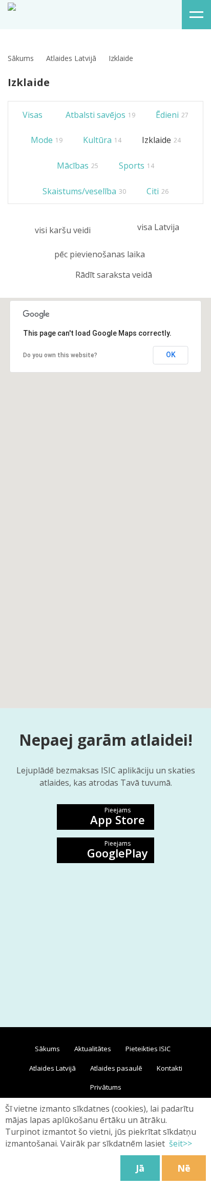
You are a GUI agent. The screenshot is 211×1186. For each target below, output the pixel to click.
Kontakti (169, 1068)
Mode (46, 140)
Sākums (21, 58)
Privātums (105, 1087)
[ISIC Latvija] (12, 5)
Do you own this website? (60, 355)
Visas (33, 114)
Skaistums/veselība (84, 191)
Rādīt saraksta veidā (113, 274)
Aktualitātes (92, 1048)
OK (171, 355)
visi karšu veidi (63, 230)
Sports (136, 165)
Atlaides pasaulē (116, 1068)
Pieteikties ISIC (148, 1048)
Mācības (77, 165)
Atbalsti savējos (100, 114)
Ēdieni (172, 114)
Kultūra (102, 140)
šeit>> (180, 1143)
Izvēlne (196, 14)
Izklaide (161, 140)
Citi (157, 191)
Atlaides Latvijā (71, 58)
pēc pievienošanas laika (99, 254)
